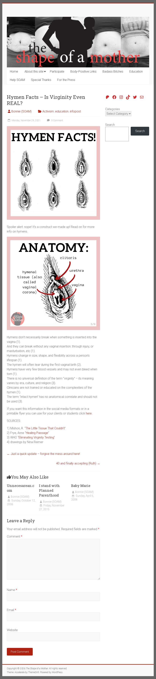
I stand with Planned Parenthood (49, 490)
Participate (57, 71)
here (89, 413)
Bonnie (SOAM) (21, 111)
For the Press (66, 80)
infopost (75, 111)
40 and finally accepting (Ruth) (78, 463)
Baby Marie (80, 485)
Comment (14, 536)
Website (12, 630)
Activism (48, 111)
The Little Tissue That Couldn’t (45, 428)
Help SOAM (17, 80)
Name (12, 590)
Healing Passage (37, 433)
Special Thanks (41, 80)
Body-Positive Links (83, 71)
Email (11, 610)
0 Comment (57, 120)
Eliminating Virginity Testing (36, 437)
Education (136, 71)
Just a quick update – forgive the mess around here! (43, 454)
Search (110, 125)
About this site (34, 71)
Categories (112, 109)
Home (14, 71)
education (61, 111)
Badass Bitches (113, 71)
